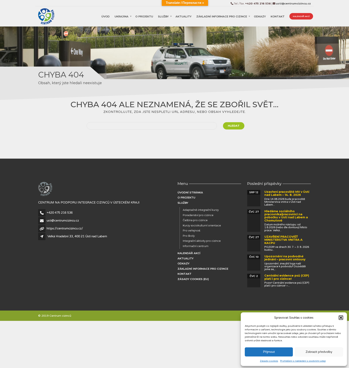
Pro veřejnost (191, 230)
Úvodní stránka (190, 192)
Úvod (105, 16)
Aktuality (183, 16)
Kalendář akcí (301, 16)
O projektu (144, 16)
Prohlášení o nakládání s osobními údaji (303, 361)
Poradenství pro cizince (198, 215)
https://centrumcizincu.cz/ (65, 228)
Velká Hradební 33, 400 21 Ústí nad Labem (77, 236)
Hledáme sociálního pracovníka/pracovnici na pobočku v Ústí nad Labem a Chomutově (286, 215)
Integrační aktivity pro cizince (202, 240)
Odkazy (260, 16)
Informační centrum (195, 246)
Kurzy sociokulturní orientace (202, 225)
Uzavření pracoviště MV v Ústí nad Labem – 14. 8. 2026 (286, 193)
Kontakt (278, 16)
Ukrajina (121, 16)
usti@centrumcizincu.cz (63, 220)
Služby (163, 16)
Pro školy (189, 235)
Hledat (234, 125)
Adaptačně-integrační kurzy (201, 209)
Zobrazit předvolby (319, 352)
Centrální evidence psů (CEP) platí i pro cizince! (286, 277)
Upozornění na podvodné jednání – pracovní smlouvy (284, 258)
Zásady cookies (269, 361)
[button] (341, 318)
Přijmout (269, 352)
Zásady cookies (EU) (193, 279)
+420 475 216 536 (60, 212)
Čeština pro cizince (195, 220)
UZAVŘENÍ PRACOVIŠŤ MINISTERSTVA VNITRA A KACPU (283, 240)
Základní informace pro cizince (221, 16)
